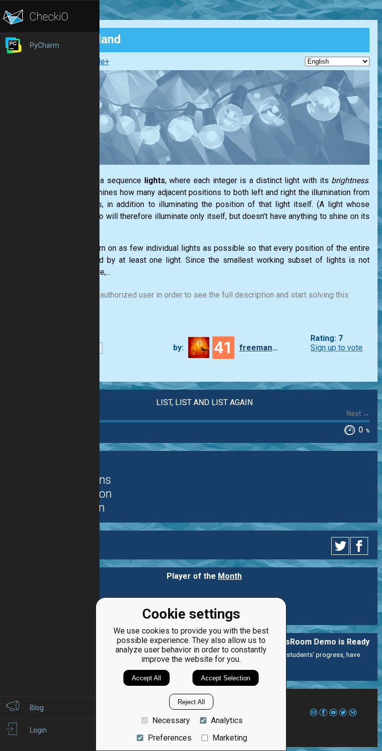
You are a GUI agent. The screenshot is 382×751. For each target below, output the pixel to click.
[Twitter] (340, 546)
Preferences (169, 738)
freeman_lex (259, 347)
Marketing (229, 738)
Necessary (171, 720)
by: (178, 347)
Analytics (227, 720)
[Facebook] (360, 546)
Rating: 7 (326, 338)
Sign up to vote (336, 347)
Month (230, 576)
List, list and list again (204, 402)
